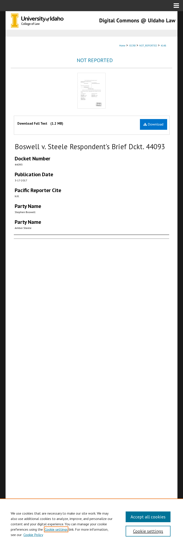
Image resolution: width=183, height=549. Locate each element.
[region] (91, 524)
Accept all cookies (148, 517)
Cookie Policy (33, 534)
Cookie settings (56, 529)
